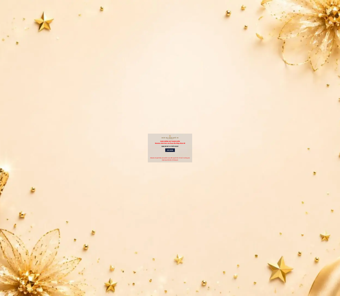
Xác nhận (170, 150)
